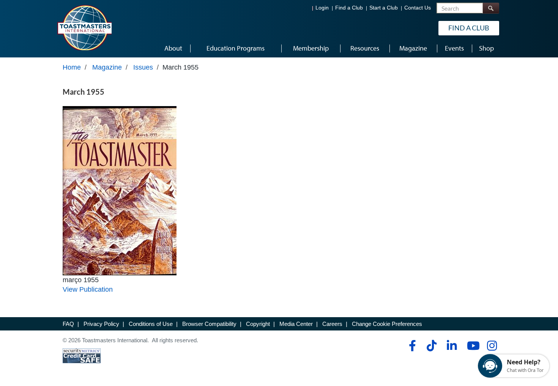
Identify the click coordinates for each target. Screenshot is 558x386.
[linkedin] (451, 345)
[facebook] (411, 345)
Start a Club (383, 8)
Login (322, 8)
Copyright (258, 324)
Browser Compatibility (209, 324)
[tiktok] (431, 345)
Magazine (107, 67)
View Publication (88, 289)
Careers (332, 324)
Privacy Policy (101, 324)
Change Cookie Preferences (387, 324)
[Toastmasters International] (84, 27)
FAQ (68, 324)
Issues (143, 67)
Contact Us (417, 8)
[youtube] (471, 345)
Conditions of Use (151, 324)
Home (72, 67)
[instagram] (491, 345)
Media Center (296, 324)
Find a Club (349, 8)
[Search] (490, 8)
